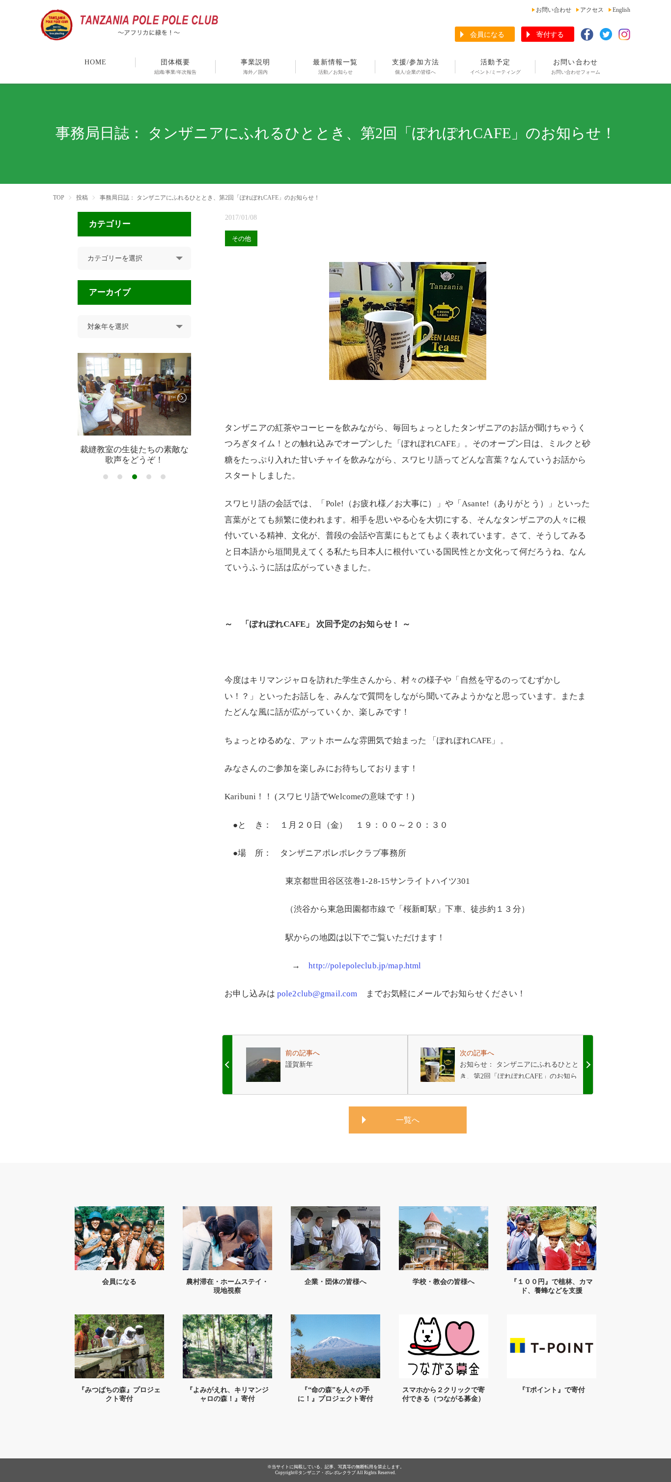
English (621, 9)
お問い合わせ (553, 9)
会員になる (487, 34)
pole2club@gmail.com (317, 993)
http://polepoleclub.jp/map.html (364, 965)
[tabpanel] (134, 409)
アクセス (592, 9)
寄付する (550, 34)
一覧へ (407, 1120)
